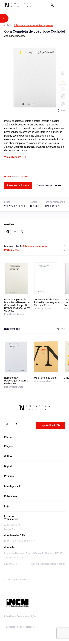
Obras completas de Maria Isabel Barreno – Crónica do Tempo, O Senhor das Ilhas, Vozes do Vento (17, 305)
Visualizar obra (12, 157)
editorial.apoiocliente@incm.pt (48, 563)
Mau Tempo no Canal (45, 378)
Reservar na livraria (18, 185)
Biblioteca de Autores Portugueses (33, 25)
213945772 (10, 563)
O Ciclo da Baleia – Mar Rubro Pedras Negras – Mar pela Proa (47, 302)
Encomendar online (49, 185)
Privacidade (10, 616)
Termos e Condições (26, 616)
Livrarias (9, 516)
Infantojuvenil (12, 486)
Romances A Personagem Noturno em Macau (16, 381)
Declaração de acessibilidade (20, 627)
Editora (8, 437)
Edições (8, 446)
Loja (6, 506)
